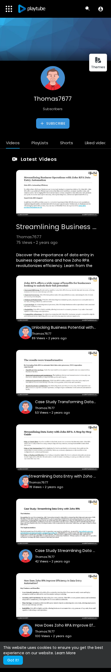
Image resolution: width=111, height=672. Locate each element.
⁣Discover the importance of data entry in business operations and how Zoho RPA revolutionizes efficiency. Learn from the (55, 260)
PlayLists (40, 143)
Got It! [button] (13, 660)
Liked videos (97, 143)
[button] (100, 9)
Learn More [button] (65, 653)
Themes (98, 67)
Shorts (66, 143)
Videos (13, 143)
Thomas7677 (53, 99)
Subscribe (55, 123)
